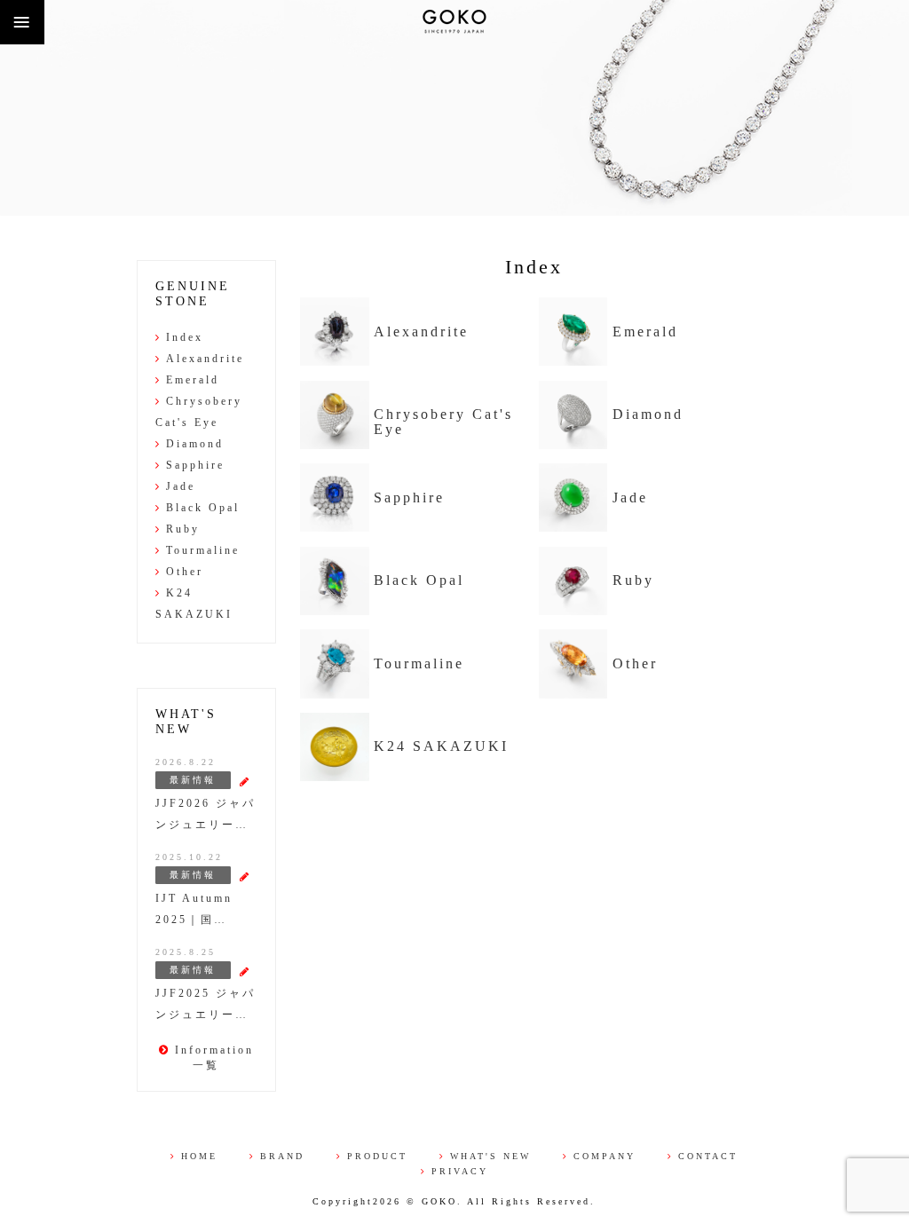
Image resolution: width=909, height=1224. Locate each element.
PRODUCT (377, 1156)
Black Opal (419, 580)
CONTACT (708, 1156)
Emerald (645, 332)
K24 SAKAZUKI (441, 746)
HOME (199, 1156)
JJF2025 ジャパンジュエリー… (205, 1004)
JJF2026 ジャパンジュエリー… (205, 814)
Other (635, 664)
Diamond (648, 414)
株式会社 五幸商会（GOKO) (454, 22)
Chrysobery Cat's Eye (443, 422)
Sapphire (409, 498)
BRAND (282, 1156)
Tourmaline (419, 664)
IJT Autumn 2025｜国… (194, 909)
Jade (630, 498)
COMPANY (604, 1156)
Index (184, 337)
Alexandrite (421, 332)
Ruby (633, 580)
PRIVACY (459, 1171)
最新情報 (193, 780)
